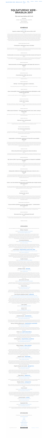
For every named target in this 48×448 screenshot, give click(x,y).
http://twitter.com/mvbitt (31, 323)
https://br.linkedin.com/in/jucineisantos (25, 398)
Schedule (32, 1)
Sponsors (40, 1)
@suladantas (28, 315)
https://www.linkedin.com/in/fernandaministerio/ (25, 241)
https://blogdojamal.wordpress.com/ (25, 405)
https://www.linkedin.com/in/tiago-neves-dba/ (25, 376)
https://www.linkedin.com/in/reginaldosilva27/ (25, 404)
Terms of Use (37, 427)
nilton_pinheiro (28, 345)
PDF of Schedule (24, 29)
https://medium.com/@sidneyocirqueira (25, 232)
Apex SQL (24, 419)
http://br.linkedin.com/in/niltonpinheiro (25, 346)
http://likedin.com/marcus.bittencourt (25, 324)
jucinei (27, 397)
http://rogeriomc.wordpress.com (25, 368)
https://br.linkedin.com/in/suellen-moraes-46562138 (25, 260)
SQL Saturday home (24, 2)
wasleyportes (28, 381)
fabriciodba (27, 356)
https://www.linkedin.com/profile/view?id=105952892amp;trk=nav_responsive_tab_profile (25, 250)
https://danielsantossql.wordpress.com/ (25, 341)
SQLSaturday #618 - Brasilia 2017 (14, 2)
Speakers (36, 1)
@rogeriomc (31, 366)
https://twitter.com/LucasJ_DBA (27, 249)
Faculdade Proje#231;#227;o (24, 422)
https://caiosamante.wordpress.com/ (25, 390)
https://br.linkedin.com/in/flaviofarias (25, 287)
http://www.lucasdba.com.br (25, 252)
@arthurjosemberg (27, 331)
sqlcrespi (28, 268)
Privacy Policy (33, 427)
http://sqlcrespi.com (25, 271)
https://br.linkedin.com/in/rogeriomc (25, 367)
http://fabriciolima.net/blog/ (25, 359)
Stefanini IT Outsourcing (24, 425)
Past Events (28, 1)
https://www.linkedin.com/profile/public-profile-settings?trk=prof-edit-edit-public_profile (25, 295)
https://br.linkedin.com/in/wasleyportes (25, 383)
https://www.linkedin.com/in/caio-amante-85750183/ (25, 389)
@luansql (31, 294)
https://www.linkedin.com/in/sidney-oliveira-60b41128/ (25, 231)
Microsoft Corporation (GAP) (24, 416)
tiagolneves (27, 375)
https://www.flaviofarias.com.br (25, 288)
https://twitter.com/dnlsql (28, 338)
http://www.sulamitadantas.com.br (25, 318)
